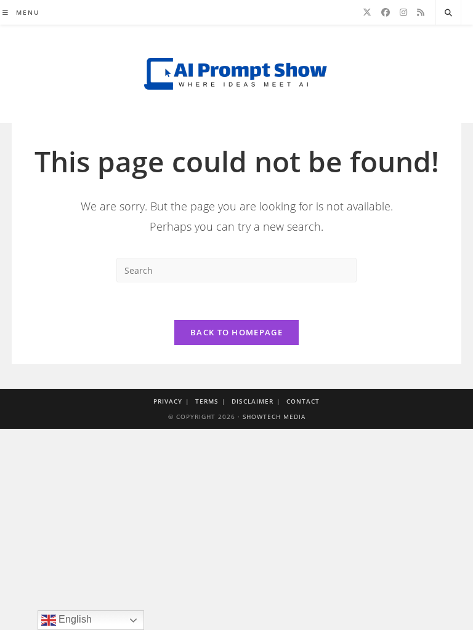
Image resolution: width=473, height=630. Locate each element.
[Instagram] (403, 12)
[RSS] (420, 12)
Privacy (167, 401)
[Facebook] (385, 12)
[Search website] (448, 13)
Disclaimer (252, 401)
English (74, 619)
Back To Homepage (236, 332)
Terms (207, 401)
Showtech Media (274, 416)
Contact (303, 401)
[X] (367, 12)
